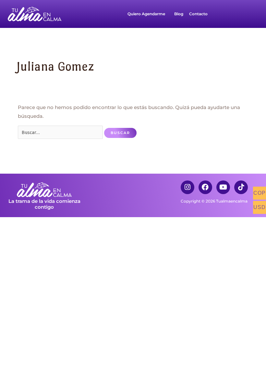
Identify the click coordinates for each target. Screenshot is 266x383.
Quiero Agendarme (146, 13)
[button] (148, 14)
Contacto (198, 13)
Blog (178, 13)
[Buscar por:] (61, 132)
